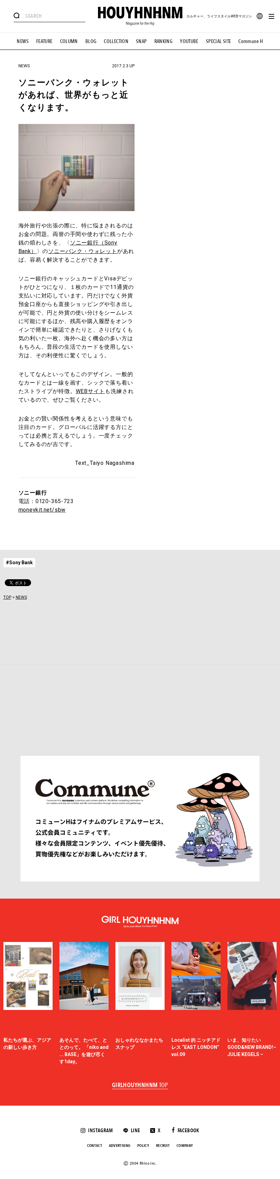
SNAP (141, 41)
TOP (7, 597)
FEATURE (44, 41)
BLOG (91, 41)
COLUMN (69, 41)
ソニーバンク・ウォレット (82, 251)
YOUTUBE (189, 41)
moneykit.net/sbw (42, 510)
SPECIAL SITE (218, 41)
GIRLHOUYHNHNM (140, 1085)
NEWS (23, 41)
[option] (28, 1003)
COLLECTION (116, 41)
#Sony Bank (19, 562)
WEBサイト (90, 391)
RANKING (163, 41)
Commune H (250, 41)
